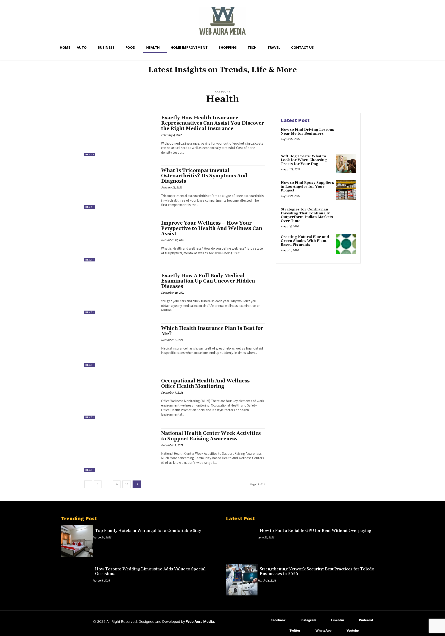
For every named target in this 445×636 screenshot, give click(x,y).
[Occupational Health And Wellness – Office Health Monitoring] (120, 397)
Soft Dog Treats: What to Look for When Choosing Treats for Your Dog (304, 160)
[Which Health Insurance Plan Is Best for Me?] (120, 345)
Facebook (278, 620)
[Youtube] (340, 631)
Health (89, 154)
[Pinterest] (352, 620)
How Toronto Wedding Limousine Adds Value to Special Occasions (150, 571)
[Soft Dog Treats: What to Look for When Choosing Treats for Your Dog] (346, 163)
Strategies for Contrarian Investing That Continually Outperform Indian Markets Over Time (307, 215)
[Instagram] (294, 620)
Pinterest (366, 620)
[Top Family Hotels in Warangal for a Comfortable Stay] (77, 541)
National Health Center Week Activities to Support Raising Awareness (211, 436)
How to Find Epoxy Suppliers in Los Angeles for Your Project (307, 187)
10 (126, 484)
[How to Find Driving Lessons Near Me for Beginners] (346, 137)
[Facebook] (264, 620)
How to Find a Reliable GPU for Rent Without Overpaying (315, 530)
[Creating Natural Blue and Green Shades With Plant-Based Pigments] (346, 244)
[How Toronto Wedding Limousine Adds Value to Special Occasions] (77, 579)
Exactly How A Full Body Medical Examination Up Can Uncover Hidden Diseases (208, 281)
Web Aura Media (200, 621)
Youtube (352, 630)
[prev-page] (88, 484)
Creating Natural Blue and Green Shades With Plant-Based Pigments (305, 241)
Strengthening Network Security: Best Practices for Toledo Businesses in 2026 (317, 571)
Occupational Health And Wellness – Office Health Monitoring (207, 383)
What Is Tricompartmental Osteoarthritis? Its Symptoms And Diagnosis (204, 176)
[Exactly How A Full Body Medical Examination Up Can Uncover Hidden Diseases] (120, 292)
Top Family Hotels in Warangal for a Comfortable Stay (148, 530)
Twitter (294, 630)
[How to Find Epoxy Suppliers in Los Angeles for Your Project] (346, 190)
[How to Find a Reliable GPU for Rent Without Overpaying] (241, 541)
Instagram (308, 620)
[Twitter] (283, 631)
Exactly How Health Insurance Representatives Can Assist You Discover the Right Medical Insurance (212, 123)
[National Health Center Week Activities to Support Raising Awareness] (120, 450)
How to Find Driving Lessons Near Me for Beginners (307, 131)
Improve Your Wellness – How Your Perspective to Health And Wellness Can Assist (211, 228)
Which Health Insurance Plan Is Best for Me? (212, 331)
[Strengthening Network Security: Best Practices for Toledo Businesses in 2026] (241, 579)
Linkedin (337, 620)
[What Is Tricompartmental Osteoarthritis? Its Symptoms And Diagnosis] (120, 187)
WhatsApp (323, 630)
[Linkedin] (324, 620)
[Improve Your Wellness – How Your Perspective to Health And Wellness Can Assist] (120, 239)
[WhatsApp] (309, 631)
